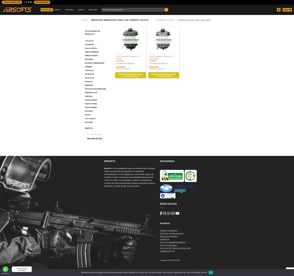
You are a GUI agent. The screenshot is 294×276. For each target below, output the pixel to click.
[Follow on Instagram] (26, 2)
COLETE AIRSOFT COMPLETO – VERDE (128, 57)
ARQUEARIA (93, 10)
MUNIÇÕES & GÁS (91, 93)
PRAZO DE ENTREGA (169, 236)
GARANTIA (164, 239)
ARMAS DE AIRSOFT (91, 56)
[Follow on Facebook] (24, 2)
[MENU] (38, 9)
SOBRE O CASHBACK (169, 231)
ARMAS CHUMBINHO (92, 52)
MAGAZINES (89, 85)
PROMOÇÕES (47, 10)
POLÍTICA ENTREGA (168, 245)
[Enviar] (166, 10)
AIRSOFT (57, 10)
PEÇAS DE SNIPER (91, 100)
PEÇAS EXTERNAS (91, 104)
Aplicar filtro (94, 138)
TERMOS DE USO (167, 251)
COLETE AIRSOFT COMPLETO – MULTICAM (161, 57)
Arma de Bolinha (91, 48)
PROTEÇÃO (89, 111)
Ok (211, 272)
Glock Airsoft (90, 78)
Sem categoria (90, 119)
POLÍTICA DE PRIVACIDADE (171, 233)
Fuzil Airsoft (89, 70)
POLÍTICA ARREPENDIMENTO (173, 242)
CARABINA (88, 67)
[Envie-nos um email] (28, 2)
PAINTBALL (69, 10)
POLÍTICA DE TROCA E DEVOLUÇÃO (175, 248)
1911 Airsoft (89, 41)
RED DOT (88, 115)
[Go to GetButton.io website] (5, 273)
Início (85, 20)
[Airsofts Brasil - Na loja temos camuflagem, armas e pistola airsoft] (17, 10)
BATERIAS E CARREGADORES (94, 63)
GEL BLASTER (89, 74)
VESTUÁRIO (89, 122)
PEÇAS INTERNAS (91, 107)
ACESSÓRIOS (89, 45)
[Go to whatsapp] (5, 269)
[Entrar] (279, 10)
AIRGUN (81, 10)
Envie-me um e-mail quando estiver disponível (130, 75)
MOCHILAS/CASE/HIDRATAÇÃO (95, 89)
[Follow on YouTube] (31, 2)
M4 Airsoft (89, 82)
